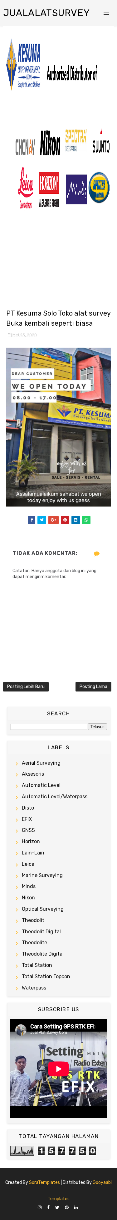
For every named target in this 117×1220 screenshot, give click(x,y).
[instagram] (39, 1208)
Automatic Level (41, 785)
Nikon (28, 898)
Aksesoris (33, 774)
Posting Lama (93, 686)
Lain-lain (33, 853)
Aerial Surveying (41, 763)
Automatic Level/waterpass (54, 797)
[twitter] (57, 1208)
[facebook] (48, 1208)
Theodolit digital (41, 932)
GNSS (28, 830)
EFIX (27, 819)
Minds (29, 886)
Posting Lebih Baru (26, 686)
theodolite (34, 943)
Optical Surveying (43, 909)
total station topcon (46, 976)
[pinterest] (66, 1208)
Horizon (31, 841)
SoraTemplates (44, 1182)
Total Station (37, 965)
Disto (28, 808)
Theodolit (33, 920)
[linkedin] (76, 1208)
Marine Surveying (42, 875)
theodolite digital (43, 954)
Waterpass (34, 988)
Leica (28, 864)
